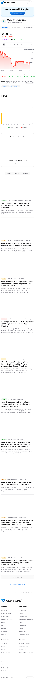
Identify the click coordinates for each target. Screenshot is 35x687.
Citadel (21, 613)
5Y (27, 44)
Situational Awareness (26, 619)
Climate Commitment (26, 653)
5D (7, 44)
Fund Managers (6, 613)
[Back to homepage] (8, 2)
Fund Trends (16, 27)
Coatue (21, 622)
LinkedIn (4, 671)
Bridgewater (23, 625)
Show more (29, 82)
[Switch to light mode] (30, 678)
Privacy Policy (23, 646)
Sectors (3, 628)
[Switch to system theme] (27, 678)
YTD (21, 44)
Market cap (17, 22)
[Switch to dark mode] (32, 678)
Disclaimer (22, 649)
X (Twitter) (4, 668)
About (3, 665)
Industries (4, 631)
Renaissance (23, 616)
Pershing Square (24, 634)
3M (14, 44)
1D (4, 44)
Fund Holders (28, 27)
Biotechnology (14, 86)
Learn (3, 649)
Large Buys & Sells (6, 619)
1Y (24, 44)
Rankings (4, 634)
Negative (25, 173)
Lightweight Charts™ (27, 592)
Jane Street (22, 610)
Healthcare (4, 86)
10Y (31, 44)
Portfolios (4, 610)
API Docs (4, 643)
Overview (5, 27)
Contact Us (4, 662)
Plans (3, 646)
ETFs (2, 625)
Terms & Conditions (25, 643)
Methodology (5, 653)
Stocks (3, 622)
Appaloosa (22, 631)
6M (17, 44)
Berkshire (22, 628)
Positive (9, 173)
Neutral (17, 173)
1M (10, 44)
